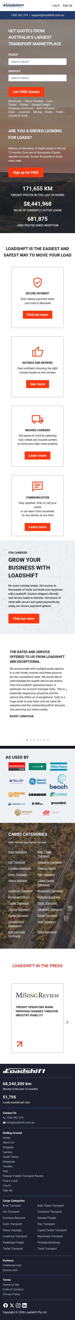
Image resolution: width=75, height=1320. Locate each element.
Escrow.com (10, 1270)
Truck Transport (47, 903)
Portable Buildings (49, 897)
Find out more (37, 315)
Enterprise (9, 1161)
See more (37, 384)
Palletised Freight (19, 897)
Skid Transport (46, 921)
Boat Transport (17, 852)
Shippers (8, 1147)
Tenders (8, 1166)
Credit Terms (10, 1157)
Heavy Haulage (17, 880)
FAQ (5, 1171)
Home (6, 1137)
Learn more (37, 455)
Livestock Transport (20, 891)
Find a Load (10, 1180)
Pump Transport (18, 915)
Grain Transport (18, 874)
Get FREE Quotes (26, 92)
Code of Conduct (13, 1289)
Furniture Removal (19, 868)
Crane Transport (47, 915)
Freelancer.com (12, 1265)
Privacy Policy (11, 1294)
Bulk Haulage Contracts (16, 934)
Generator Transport (50, 909)
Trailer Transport (18, 903)
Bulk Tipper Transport (44, 854)
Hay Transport (46, 874)
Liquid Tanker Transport (46, 883)
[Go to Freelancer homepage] (14, 5)
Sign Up (67, 5)
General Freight (47, 868)
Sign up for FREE (26, 172)
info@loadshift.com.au (20, 1122)
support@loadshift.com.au (47, 15)
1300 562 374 (19, 15)
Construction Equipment (16, 924)
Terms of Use (11, 1284)
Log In (56, 5)
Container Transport (50, 862)
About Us (8, 1142)
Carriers (7, 1152)
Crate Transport (47, 932)
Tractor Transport (19, 909)
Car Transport (16, 862)
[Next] (66, 690)
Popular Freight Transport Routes (23, 1176)
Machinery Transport (50, 891)
